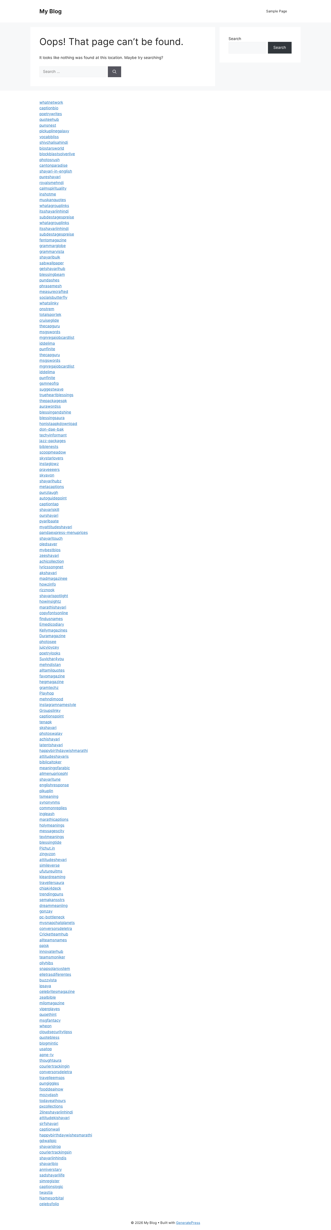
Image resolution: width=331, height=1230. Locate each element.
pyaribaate (49, 521)
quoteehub (49, 119)
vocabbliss (49, 137)
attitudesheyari (53, 859)
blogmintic (48, 1043)
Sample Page (276, 11)
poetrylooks (49, 653)
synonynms (49, 802)
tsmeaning (48, 796)
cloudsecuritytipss (55, 1032)
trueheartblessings (56, 395)
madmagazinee (53, 578)
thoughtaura (50, 1060)
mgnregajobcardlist (56, 337)
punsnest (47, 125)
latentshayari (51, 745)
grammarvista (51, 251)
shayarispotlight (53, 596)
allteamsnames (53, 940)
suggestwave (51, 389)
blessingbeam (52, 274)
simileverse (49, 865)
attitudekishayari (54, 1117)
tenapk (45, 722)
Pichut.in (47, 848)
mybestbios (50, 550)
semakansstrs (52, 899)
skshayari (48, 727)
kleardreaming (52, 877)
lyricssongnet (51, 567)
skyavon (46, 475)
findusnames (51, 618)
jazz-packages (52, 440)
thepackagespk (53, 400)
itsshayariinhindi (54, 211)
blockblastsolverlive (57, 154)
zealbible (47, 997)
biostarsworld (51, 148)
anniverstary (50, 1169)
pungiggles (49, 1083)
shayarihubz (50, 481)
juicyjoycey (49, 647)
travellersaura (51, 882)
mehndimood (51, 699)
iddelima (47, 343)
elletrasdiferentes (55, 974)
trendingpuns (51, 894)
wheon (45, 1026)
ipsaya (45, 986)
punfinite (47, 349)
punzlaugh (48, 492)
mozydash (48, 1095)
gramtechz (49, 687)
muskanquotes (52, 200)
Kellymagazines (53, 630)
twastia (46, 1192)
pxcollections (51, 1106)
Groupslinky (50, 710)
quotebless (49, 1037)
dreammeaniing (53, 905)
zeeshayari (49, 555)
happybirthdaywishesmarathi (65, 1135)
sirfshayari (48, 1123)
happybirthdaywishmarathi (63, 750)
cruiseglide (49, 320)
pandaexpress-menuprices (63, 532)
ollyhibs (46, 963)
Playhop (46, 693)
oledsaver (48, 544)
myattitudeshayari (55, 527)
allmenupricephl (53, 773)
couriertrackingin (54, 1066)
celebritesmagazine (57, 991)
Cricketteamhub (53, 934)
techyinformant (53, 435)
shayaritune (50, 779)
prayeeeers (49, 469)
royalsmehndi (51, 182)
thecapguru (49, 326)
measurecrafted (53, 291)
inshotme (47, 194)
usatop (45, 1049)
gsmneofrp (49, 383)
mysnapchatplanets (57, 922)
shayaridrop (50, 1146)
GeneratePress (188, 1223)
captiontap (49, 504)
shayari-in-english (55, 171)
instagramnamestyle (57, 704)
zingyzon (47, 854)
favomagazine (52, 676)
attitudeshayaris (54, 756)
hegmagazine (51, 681)
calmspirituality (52, 188)
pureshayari (50, 177)
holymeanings (51, 825)
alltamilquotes (52, 670)
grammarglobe (52, 245)
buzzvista (48, 980)
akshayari (48, 573)
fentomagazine (52, 240)
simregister (49, 1181)
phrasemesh (50, 286)
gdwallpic (48, 1140)
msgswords (49, 332)
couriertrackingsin (55, 1152)
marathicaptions (53, 819)
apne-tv (46, 1054)
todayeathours (52, 1100)
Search (235, 38)
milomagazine (51, 1003)
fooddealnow (51, 1089)
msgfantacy (50, 1020)
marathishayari (52, 607)
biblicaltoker (50, 762)
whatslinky (49, 303)
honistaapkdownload (58, 423)
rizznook (46, 590)
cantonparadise (53, 165)
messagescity (51, 831)
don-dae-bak (51, 429)
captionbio (48, 108)
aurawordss (50, 406)
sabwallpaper (51, 263)
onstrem (46, 309)
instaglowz (49, 463)
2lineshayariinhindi (56, 1112)
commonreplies (53, 808)
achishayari (49, 739)
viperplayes (49, 1009)
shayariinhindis (52, 1158)
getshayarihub (52, 268)
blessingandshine (55, 412)
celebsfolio (49, 1204)
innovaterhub (51, 951)
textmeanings (51, 836)
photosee (47, 641)
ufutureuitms (50, 871)
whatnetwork (51, 102)
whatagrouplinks (54, 205)
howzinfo (47, 584)
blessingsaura (52, 418)
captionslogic (51, 1186)
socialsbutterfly (53, 297)
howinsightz (50, 601)
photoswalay (50, 733)
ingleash (46, 814)
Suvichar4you (51, 659)
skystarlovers (51, 458)
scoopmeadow (52, 452)
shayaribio (48, 1163)
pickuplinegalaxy (54, 131)
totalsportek (50, 314)
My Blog (50, 11)
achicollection (51, 561)
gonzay (45, 911)
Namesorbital (51, 1198)
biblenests (48, 446)
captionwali (49, 1129)
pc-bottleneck (52, 917)
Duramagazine (52, 636)
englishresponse (54, 785)
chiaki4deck (50, 888)
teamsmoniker (52, 957)
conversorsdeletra (55, 928)
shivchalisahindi (53, 142)
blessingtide (50, 842)
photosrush (49, 159)
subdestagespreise (56, 217)
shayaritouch (51, 538)
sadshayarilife (52, 1175)
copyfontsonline (53, 613)
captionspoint (51, 716)
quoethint (48, 1014)
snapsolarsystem (54, 968)
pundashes (49, 280)
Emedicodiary (51, 624)
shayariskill (49, 509)
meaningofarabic (54, 768)
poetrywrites (50, 114)
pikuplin (46, 791)
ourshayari (48, 515)
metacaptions (51, 486)
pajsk (44, 945)
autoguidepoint (53, 498)
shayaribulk (49, 257)
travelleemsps (52, 1077)
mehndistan (50, 664)
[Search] (114, 71)
